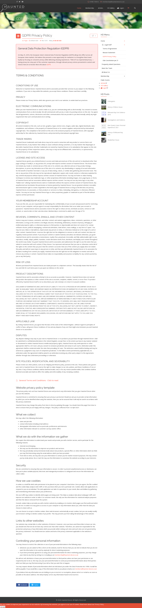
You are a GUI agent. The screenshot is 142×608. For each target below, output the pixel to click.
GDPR (49, 64)
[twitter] (19, 2)
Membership (89, 8)
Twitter (36, 585)
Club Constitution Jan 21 (110, 60)
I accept (2, 607)
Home (79, 8)
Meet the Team (107, 68)
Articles (100, 8)
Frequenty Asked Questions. (111, 64)
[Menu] (128, 8)
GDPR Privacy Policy (109, 56)
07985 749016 (94, 2)
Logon (121, 8)
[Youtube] (22, 2)
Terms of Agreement (110, 49)
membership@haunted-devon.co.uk (113, 2)
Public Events (105, 80)
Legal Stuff (107, 45)
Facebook (23, 585)
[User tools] (94, 36)
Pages (26, 40)
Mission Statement (109, 52)
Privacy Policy (99, 604)
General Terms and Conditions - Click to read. (39, 380)
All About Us (106, 72)
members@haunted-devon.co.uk (86, 569)
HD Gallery (110, 8)
